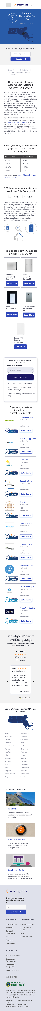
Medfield (8, 752)
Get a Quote (26, 430)
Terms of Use (10, 1004)
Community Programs (11, 965)
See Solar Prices (20, 377)
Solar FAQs (12, 809)
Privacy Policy (22, 1004)
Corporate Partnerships (11, 960)
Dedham (8, 743)
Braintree (8, 736)
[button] (7, 680)
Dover (22, 743)
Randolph (24, 764)
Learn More (12, 283)
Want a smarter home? (17, 839)
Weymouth (9, 777)
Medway (23, 752)
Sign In (32, 5)
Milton (22, 755)
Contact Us (10, 943)
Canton (7, 739)
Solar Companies (13, 955)
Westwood (24, 774)
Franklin (7, 749)
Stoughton (24, 767)
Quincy (7, 764)
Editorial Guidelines (10, 932)
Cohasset (24, 739)
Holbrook (24, 749)
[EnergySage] (16, 893)
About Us (9, 927)
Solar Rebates (26, 937)
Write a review (24, 426)
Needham (8, 758)
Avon (7, 733)
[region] (20, 680)
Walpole (8, 771)
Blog (22, 933)
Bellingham (24, 733)
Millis (6, 755)
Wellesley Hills (10, 774)
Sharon (7, 767)
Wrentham (24, 777)
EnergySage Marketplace (17, 122)
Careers (9, 940)
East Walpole (10, 746)
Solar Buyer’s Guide (16, 870)
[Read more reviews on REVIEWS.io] (25, 698)
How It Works (11, 924)
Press (8, 937)
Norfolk (23, 758)
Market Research (13, 970)
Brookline (24, 736)
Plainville (23, 761)
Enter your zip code (14, 365)
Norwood (8, 761)
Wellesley (24, 771)
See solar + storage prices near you (20, 48)
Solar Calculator (27, 924)
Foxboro (23, 746)
